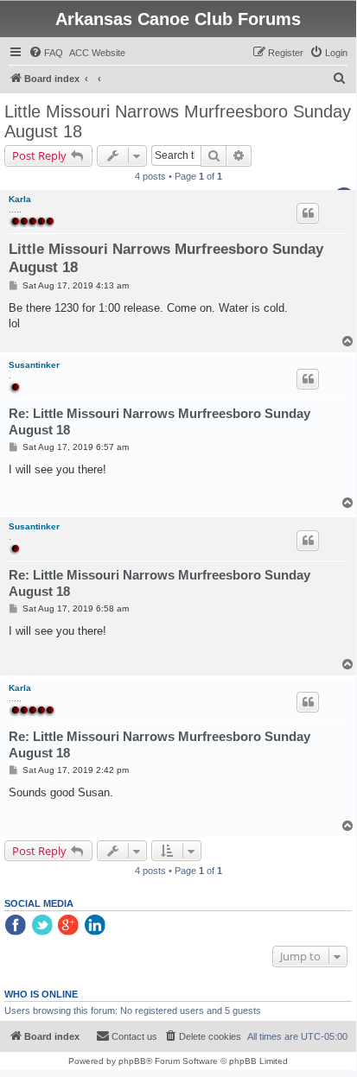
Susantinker (34, 365)
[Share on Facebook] (16, 926)
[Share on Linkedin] (97, 926)
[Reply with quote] (307, 213)
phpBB (132, 1061)
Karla (20, 199)
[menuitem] (46, 52)
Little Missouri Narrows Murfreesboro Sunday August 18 (177, 121)
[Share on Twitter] (43, 926)
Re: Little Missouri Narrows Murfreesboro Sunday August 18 (159, 421)
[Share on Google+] (70, 926)
